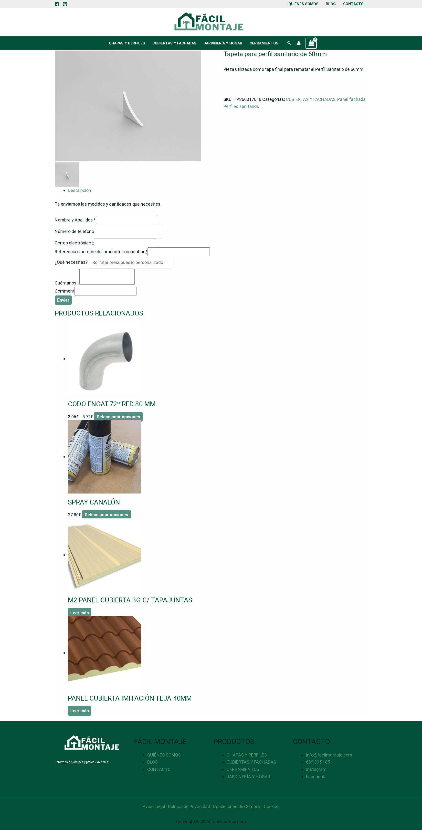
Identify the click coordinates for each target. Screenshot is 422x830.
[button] (289, 43)
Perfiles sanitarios (241, 106)
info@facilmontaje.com (329, 754)
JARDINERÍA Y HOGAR (223, 43)
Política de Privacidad (189, 806)
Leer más (79, 612)
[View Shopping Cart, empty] (311, 43)
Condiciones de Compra (236, 806)
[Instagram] (65, 4)
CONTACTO (353, 4)
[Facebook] (57, 4)
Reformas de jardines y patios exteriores (81, 762)
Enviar (63, 300)
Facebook (315, 776)
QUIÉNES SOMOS (303, 4)
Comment (64, 291)
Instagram (316, 769)
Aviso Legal (154, 806)
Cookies (272, 806)
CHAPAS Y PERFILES (127, 43)
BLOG (331, 4)
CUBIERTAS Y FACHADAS (174, 43)
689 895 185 (318, 762)
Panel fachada (351, 99)
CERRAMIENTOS (264, 43)
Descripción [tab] (79, 190)
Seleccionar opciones (118, 416)
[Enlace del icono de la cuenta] (299, 43)
